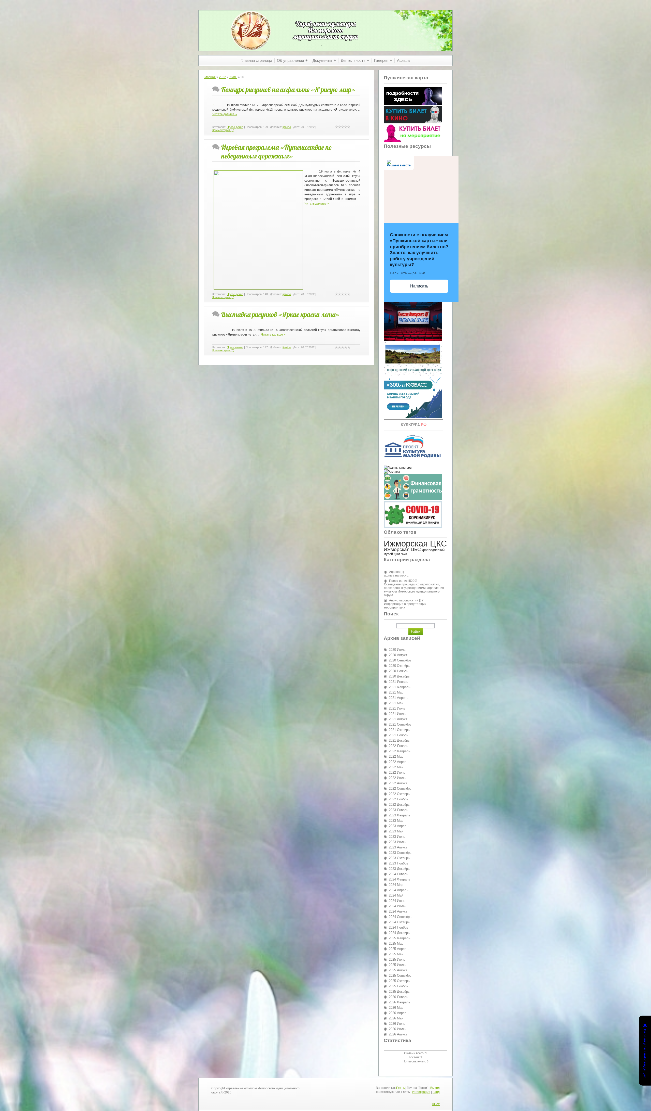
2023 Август (398, 847)
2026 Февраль (399, 1002)
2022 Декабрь (399, 804)
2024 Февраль (399, 879)
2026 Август (398, 1034)
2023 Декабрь (399, 869)
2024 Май (396, 895)
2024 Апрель (398, 890)
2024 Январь (398, 874)
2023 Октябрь (399, 858)
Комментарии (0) (223, 130)
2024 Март (397, 885)
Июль (233, 77)
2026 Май (396, 1018)
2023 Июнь (397, 837)
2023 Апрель (398, 826)
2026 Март (397, 1007)
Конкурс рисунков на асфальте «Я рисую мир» (288, 89)
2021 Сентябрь (400, 724)
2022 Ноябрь (398, 799)
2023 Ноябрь (398, 863)
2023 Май (396, 831)
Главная (210, 77)
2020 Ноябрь (398, 671)
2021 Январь (398, 682)
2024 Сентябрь (400, 917)
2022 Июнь (397, 772)
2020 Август (398, 655)
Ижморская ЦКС (415, 543)
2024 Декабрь (399, 933)
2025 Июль (397, 965)
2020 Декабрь (399, 676)
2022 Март (397, 756)
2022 (222, 77)
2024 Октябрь (399, 922)
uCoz (436, 1104)
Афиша (394, 572)
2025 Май (396, 954)
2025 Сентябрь (400, 975)
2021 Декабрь (399, 740)
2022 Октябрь (399, 794)
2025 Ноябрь (398, 986)
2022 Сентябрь (400, 788)
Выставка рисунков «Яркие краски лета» (280, 314)
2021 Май (396, 703)
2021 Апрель (398, 698)
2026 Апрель (398, 1013)
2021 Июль (397, 714)
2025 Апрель (398, 949)
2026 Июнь (397, 1024)
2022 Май (396, 767)
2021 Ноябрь (398, 735)
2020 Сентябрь (400, 660)
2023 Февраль (399, 815)
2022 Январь (398, 746)
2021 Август (398, 719)
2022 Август (398, 783)
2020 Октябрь (399, 666)
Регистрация (421, 1092)
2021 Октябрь (399, 730)
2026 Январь (398, 997)
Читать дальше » (224, 114)
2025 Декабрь (399, 991)
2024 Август (398, 911)
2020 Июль (397, 650)
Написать (419, 286)
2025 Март (397, 943)
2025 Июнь (397, 959)
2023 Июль (397, 842)
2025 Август (398, 970)
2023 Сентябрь (400, 853)
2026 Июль (397, 1029)
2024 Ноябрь (398, 927)
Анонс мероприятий (403, 600)
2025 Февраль (399, 938)
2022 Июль (397, 778)
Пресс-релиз (235, 126)
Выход (435, 1088)
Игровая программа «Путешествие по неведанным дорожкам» (276, 151)
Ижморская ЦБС (402, 549)
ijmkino (287, 126)
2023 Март (397, 821)
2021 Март (397, 692)
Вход (436, 1092)
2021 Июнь (397, 708)
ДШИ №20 (400, 554)
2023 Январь (398, 810)
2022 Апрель (398, 762)
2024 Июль (397, 906)
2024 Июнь (397, 901)
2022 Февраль (399, 751)
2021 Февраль (399, 687)
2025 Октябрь (399, 981)
